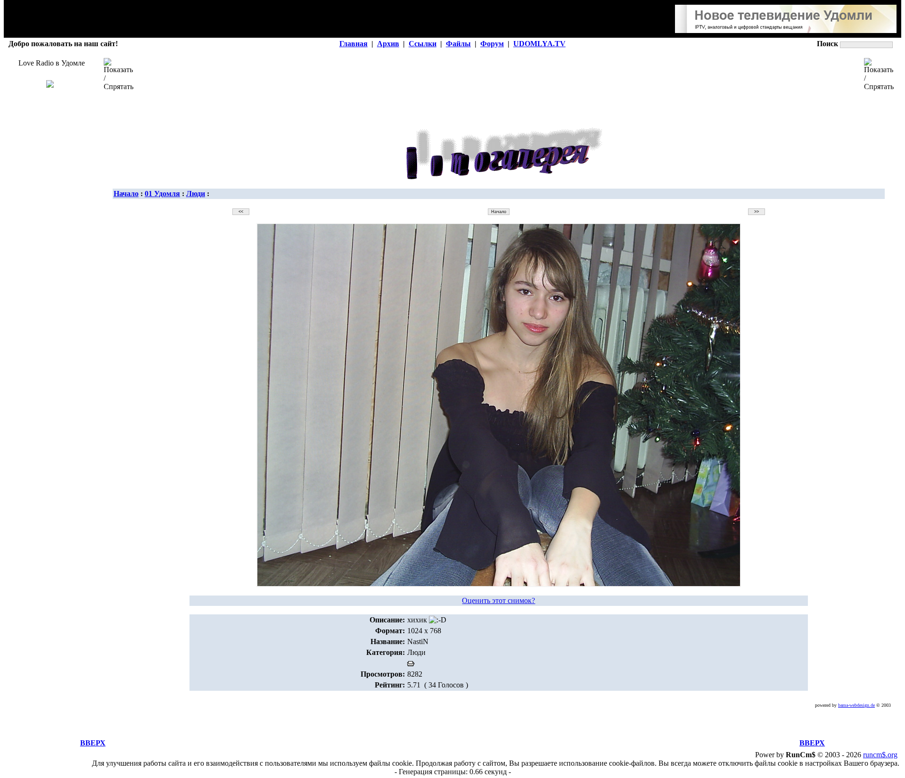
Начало (126, 194)
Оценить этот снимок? (498, 600)
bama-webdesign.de (856, 705)
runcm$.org (880, 755)
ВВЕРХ (93, 743)
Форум (492, 44)
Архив (388, 44)
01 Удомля (162, 194)
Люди (195, 194)
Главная (353, 44)
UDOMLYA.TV (539, 44)
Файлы (458, 44)
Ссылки (422, 44)
